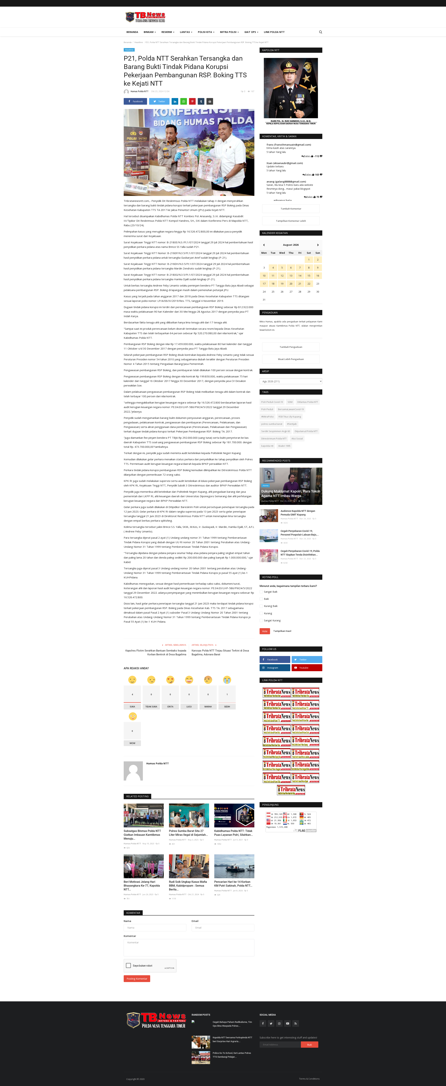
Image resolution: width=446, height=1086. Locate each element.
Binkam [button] (149, 32)
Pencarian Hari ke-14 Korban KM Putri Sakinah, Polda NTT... (233, 883)
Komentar (133, 912)
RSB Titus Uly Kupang (290, 416)
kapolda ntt (267, 445)
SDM (290, 402)
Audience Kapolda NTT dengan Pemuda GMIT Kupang (298, 513)
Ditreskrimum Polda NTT (274, 438)
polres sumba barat (271, 423)
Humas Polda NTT (139, 91)
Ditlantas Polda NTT (307, 402)
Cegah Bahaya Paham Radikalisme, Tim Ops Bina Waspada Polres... (232, 1024)
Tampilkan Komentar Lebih (291, 220)
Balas (307, 156)
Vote (264, 631)
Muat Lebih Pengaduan (291, 359)
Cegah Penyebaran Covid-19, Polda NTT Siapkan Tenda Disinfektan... (300, 553)
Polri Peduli (267, 409)
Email (195, 921)
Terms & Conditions (309, 1078)
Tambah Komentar (291, 208)
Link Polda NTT (274, 32)
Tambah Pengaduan (291, 346)
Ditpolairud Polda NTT (306, 431)
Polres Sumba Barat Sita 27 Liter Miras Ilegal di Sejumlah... (188, 832)
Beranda (132, 32)
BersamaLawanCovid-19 (291, 409)
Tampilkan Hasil (282, 631)
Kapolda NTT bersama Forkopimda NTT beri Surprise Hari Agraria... (232, 1039)
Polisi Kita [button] (205, 32)
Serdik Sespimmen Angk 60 (275, 431)
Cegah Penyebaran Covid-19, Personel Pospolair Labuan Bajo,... (300, 533)
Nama (127, 921)
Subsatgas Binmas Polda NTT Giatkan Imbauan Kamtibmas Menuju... (142, 834)
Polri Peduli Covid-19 (272, 402)
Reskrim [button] (167, 32)
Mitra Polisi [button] (228, 32)
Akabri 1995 (284, 445)
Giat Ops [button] (250, 32)
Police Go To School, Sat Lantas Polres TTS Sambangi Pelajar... (232, 1055)
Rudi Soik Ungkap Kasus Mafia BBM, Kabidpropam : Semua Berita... (188, 885)
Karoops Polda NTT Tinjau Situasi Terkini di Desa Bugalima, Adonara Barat (220, 652)
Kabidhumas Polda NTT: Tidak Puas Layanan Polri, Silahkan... (233, 832)
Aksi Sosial (297, 438)
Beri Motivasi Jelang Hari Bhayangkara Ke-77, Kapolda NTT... (142, 885)
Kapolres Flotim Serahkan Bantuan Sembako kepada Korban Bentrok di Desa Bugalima (155, 652)
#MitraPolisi (267, 416)
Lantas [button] (185, 32)
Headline (138, 42)
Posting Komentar (137, 978)
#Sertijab (292, 423)
